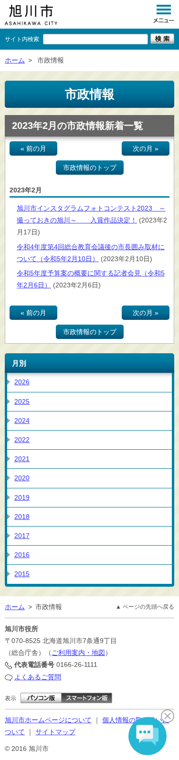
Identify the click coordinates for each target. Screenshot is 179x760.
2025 (22, 401)
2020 (22, 478)
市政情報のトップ (89, 167)
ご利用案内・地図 (78, 652)
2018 (22, 516)
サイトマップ (55, 732)
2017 (22, 535)
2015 (22, 574)
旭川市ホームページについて (48, 720)
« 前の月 (33, 148)
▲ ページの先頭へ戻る (145, 606)
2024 (22, 420)
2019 (22, 497)
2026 (22, 382)
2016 (22, 555)
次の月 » (145, 148)
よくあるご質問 (37, 677)
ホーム (15, 60)
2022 (22, 439)
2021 (22, 459)
